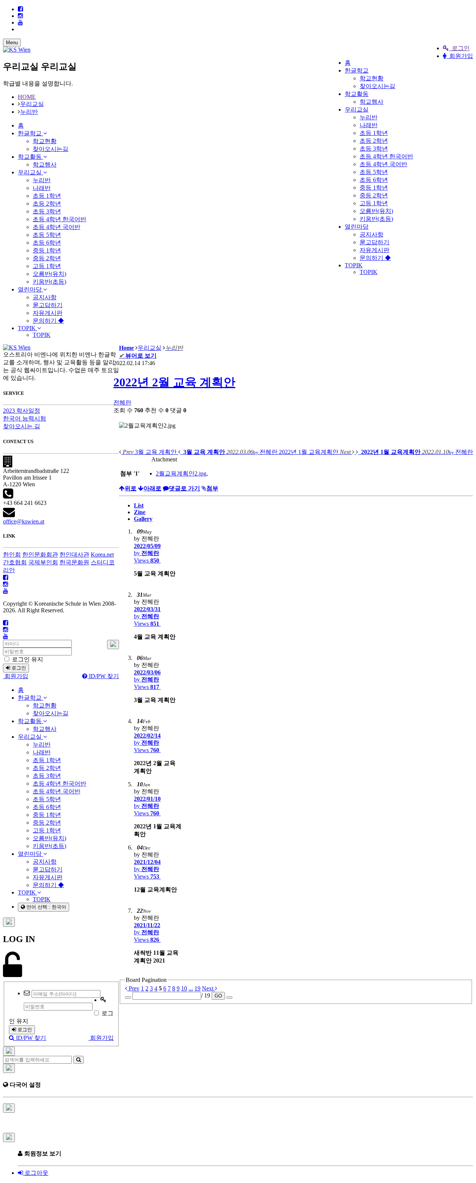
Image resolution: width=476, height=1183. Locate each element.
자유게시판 (374, 250)
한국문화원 (74, 562)
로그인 (459, 48)
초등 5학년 (374, 172)
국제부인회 (43, 562)
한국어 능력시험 (24, 418)
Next (208, 988)
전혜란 (122, 402)
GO (218, 996)
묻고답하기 (374, 242)
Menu (12, 42)
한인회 (12, 554)
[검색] (78, 1060)
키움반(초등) (376, 219)
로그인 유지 (26, 659)
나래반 (368, 125)
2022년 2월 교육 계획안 (174, 382)
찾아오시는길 (377, 86)
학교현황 (371, 78)
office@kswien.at (23, 521)
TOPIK (354, 265)
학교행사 (371, 102)
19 (197, 988)
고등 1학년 (374, 203)
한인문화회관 (40, 554)
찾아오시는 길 (21, 426)
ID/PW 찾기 (103, 676)
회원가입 (459, 56)
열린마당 (357, 226)
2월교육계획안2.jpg (181, 473)
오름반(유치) (376, 211)
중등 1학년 (374, 187)
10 (184, 988)
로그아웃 (35, 1173)
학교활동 (357, 94)
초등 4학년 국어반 (383, 164)
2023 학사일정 (21, 410)
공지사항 (371, 234)
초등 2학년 (374, 141)
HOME (27, 97)
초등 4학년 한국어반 (386, 156)
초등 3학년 (374, 148)
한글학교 (357, 70)
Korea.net (102, 554)
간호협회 (15, 562)
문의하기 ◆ (375, 258)
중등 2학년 (374, 195)
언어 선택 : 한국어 (45, 907)
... (191, 988)
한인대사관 (74, 554)
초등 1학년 (374, 133)
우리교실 (357, 109)
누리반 (368, 117)
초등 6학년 (374, 180)
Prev (133, 988)
